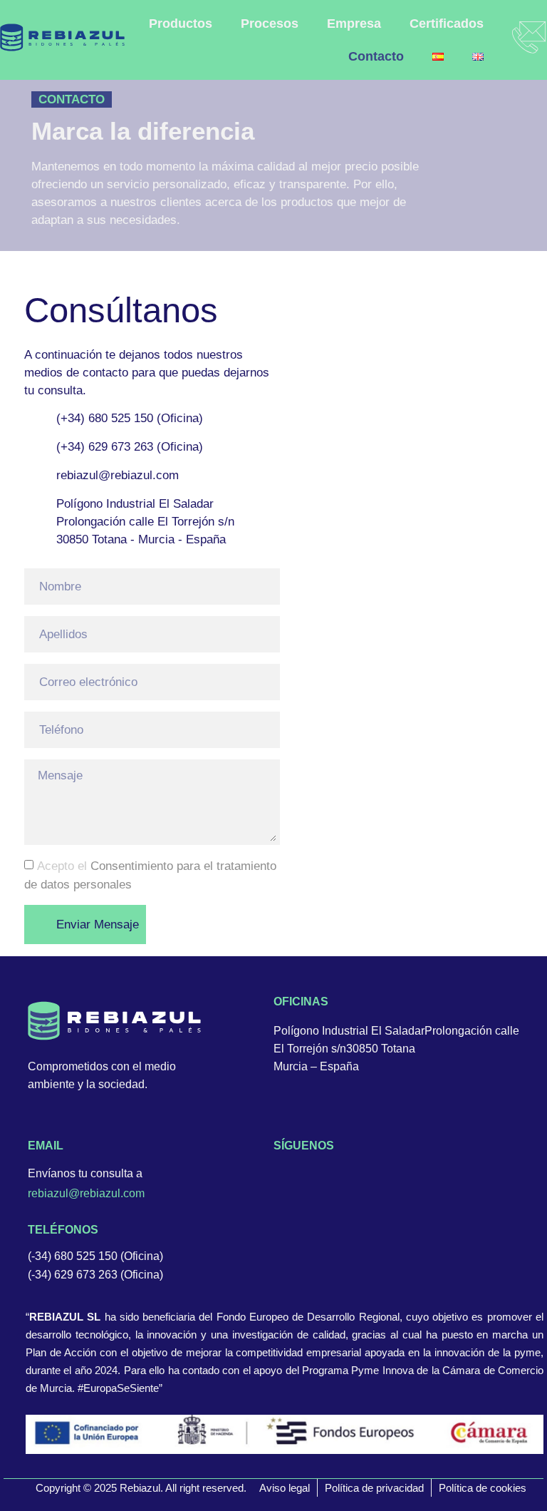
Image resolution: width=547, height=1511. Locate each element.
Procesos (269, 23)
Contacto (371, 56)
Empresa (354, 23)
